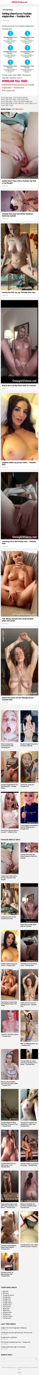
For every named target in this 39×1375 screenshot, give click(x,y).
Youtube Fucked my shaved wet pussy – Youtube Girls (29, 1164)
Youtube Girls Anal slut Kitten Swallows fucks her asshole (17, 215)
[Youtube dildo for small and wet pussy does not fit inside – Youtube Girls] (29, 1054)
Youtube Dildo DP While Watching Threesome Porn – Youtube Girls (9, 1124)
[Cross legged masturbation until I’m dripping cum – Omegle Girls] (29, 807)
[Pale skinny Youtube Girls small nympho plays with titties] (19, 584)
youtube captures (9, 99)
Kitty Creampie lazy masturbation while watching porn (7, 745)
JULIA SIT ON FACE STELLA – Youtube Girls (9, 1035)
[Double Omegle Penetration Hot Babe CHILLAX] (29, 726)
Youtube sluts (31, 103)
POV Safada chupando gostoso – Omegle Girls (15, 1342)
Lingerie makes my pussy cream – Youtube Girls (19, 463)
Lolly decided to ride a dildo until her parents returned (29, 1245)
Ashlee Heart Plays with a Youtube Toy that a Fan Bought (19, 182)
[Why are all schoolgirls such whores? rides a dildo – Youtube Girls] (10, 1064)
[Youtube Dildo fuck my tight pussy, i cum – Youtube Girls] (10, 1145)
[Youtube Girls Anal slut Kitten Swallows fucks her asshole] (19, 201)
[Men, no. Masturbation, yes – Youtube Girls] (29, 1026)
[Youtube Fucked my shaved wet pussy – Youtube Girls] (29, 1146)
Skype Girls (6, 1308)
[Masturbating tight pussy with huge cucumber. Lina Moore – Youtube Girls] (10, 1186)
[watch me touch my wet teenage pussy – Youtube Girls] (19, 662)
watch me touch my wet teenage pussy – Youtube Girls (18, 699)
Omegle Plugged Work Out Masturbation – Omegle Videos (9, 786)
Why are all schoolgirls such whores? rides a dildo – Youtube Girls (9, 1083)
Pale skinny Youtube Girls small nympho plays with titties (17, 620)
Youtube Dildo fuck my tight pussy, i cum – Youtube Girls (8, 1165)
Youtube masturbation (23, 101)
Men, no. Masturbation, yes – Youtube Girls (29, 1044)
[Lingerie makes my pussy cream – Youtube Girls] (19, 426)
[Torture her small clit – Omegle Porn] (29, 767)
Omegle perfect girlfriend (9, 1337)
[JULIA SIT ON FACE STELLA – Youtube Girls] (10, 1021)
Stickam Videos (7, 1316)
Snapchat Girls (7, 1312)
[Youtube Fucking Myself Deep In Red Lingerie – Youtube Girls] (10, 1227)
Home (19, 1372)
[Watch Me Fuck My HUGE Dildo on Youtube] (19, 341)
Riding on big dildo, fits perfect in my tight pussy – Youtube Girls (28, 1205)
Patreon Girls (7, 1306)
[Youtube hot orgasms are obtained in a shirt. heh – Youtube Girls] (29, 1105)
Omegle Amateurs (8, 1295)
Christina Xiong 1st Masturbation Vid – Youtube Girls (7, 1274)
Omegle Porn (7, 1299)
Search (36, 1360)
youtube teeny (7, 105)
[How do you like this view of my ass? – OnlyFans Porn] (10, 810)
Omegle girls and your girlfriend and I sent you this (16, 1332)
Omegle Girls (7, 1297)
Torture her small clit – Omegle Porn (27, 785)
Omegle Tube (7, 1301)
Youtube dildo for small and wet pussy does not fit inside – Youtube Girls (28, 1062)
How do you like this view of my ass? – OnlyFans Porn (9, 831)
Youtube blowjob (21, 98)
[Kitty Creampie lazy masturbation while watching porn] (10, 726)
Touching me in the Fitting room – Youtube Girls (19, 542)
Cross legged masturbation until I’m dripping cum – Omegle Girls (29, 827)
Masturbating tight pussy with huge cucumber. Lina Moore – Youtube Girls (9, 1205)
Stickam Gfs (6, 1314)
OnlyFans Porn (7, 1305)
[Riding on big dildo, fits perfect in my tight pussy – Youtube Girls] (29, 1186)
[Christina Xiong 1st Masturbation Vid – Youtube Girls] (10, 1261)
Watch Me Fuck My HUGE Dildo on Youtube (19, 385)
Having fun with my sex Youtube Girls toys (18, 292)
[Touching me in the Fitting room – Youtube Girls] (19, 505)
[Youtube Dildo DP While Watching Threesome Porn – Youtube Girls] (10, 1104)
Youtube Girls (17, 109)
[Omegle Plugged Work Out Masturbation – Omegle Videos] (10, 767)
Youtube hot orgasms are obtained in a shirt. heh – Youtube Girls (28, 1124)
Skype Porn (6, 1310)
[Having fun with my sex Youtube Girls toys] (19, 256)
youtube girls (7, 101)
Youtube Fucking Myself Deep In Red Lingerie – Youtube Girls (8, 1247)
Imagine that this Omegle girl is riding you (14, 1328)
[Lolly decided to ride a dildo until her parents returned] (29, 1227)
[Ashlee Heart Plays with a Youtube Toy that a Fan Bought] (19, 145)
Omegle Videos (7, 1303)
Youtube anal (7, 98)
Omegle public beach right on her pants (13, 1347)
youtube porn (7, 103)
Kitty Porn (6, 1293)
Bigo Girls (5, 1291)
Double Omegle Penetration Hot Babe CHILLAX (29, 745)
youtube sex (19, 103)
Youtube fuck (23, 99)
